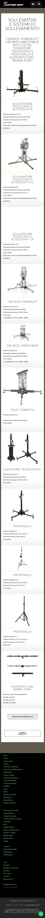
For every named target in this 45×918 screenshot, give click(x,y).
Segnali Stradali (8, 827)
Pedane (5, 758)
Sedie (5, 792)
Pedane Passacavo (9, 816)
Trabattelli (6, 821)
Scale (5, 824)
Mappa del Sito (8, 879)
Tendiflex (6, 786)
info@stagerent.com (10, 884)
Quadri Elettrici (8, 800)
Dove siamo (7, 873)
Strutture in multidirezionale (12, 769)
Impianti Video (8, 838)
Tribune (6, 764)
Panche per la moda (9, 794)
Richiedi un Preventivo (10, 868)
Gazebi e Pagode (8, 775)
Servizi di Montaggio (10, 849)
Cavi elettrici (7, 797)
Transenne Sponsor (9, 783)
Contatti (6, 876)
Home (5, 862)
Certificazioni (7, 852)
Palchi (5, 755)
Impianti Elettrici (8, 813)
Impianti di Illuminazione (11, 830)
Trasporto (6, 846)
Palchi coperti (7, 761)
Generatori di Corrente (10, 810)
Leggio (5, 841)
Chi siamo (6, 871)
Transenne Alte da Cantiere (12, 819)
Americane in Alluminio (10, 767)
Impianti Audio (8, 835)
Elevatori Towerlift (9, 833)
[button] (33, 4)
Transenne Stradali (9, 780)
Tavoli (5, 789)
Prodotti (6, 865)
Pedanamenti (7, 772)
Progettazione (8, 855)
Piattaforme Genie (9, 803)
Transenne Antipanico (10, 778)
